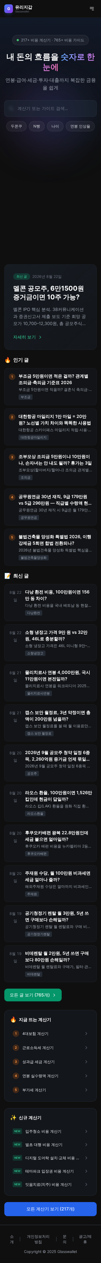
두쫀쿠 (16, 126)
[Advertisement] (50, 202)
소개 (12, 1239)
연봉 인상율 (80, 126)
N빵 (36, 126)
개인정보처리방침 (38, 1239)
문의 (65, 1239)
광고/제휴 (85, 1239)
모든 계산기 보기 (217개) (50, 1209)
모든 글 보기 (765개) (30, 995)
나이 (55, 126)
